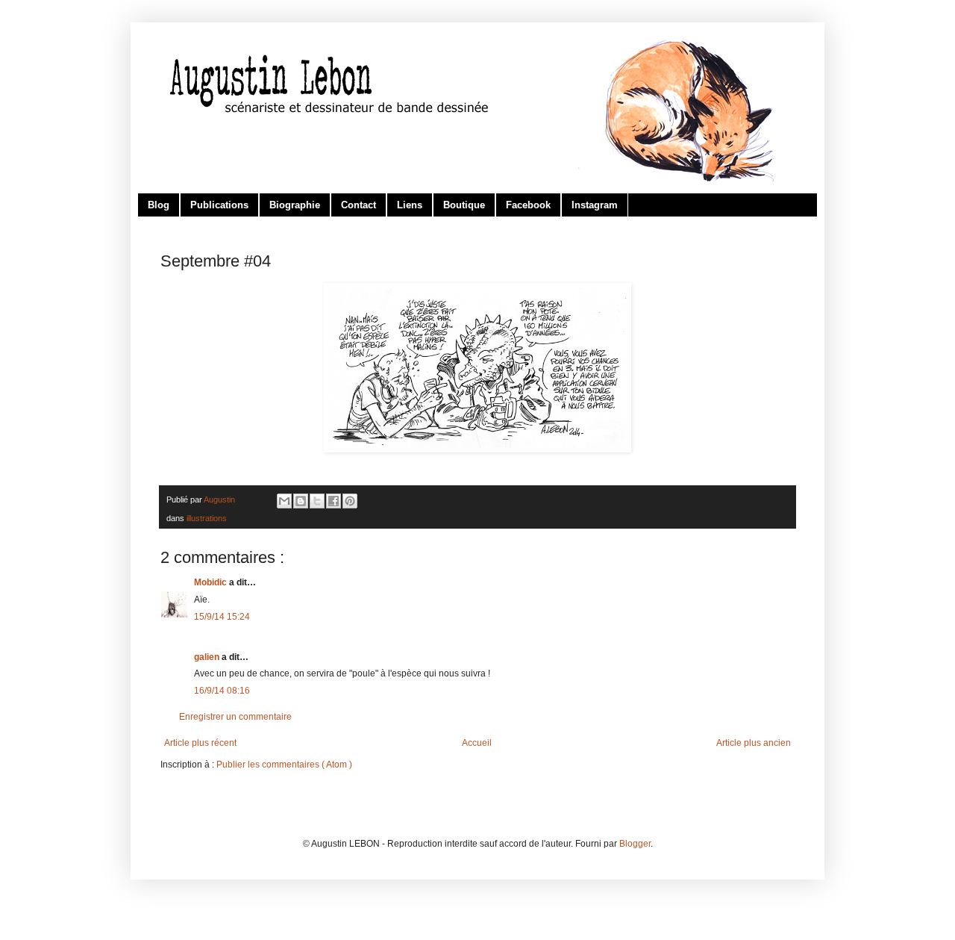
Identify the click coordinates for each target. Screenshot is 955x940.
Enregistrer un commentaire (235, 717)
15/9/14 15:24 (222, 616)
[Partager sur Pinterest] (349, 501)
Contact (358, 205)
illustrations (207, 518)
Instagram (595, 205)
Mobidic (211, 582)
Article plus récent (200, 743)
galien (208, 657)
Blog (158, 205)
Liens (409, 205)
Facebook (528, 205)
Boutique (464, 205)
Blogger (635, 843)
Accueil (477, 743)
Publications (219, 205)
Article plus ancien (753, 743)
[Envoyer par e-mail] (284, 501)
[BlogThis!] (300, 501)
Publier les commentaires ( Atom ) (284, 764)
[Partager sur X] (317, 501)
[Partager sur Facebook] (333, 501)
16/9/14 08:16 (222, 690)
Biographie (294, 205)
